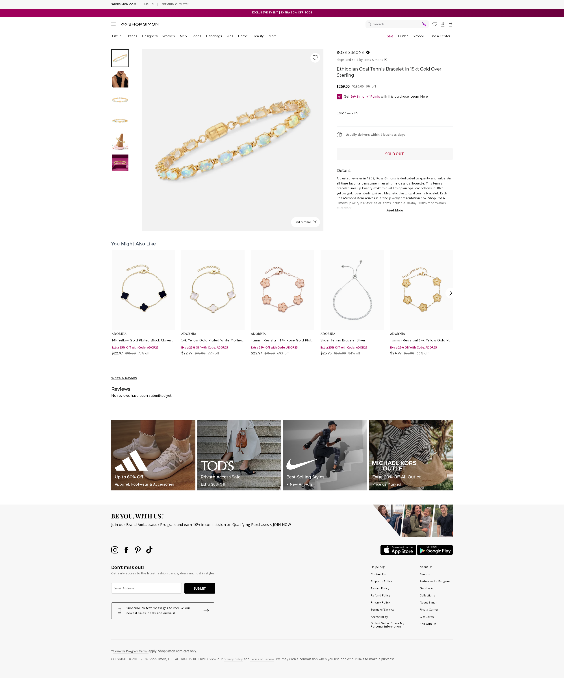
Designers (150, 36)
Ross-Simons (350, 52)
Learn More (419, 97)
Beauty (258, 36)
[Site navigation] (113, 25)
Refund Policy (380, 595)
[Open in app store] (398, 553)
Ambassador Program (435, 581)
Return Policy (380, 588)
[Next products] (450, 293)
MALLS (149, 4)
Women (168, 36)
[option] (233, 140)
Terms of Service (383, 609)
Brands (131, 36)
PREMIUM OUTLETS (175, 4)
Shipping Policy (381, 581)
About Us (426, 567)
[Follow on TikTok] (149, 552)
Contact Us (378, 574)
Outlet (403, 36)
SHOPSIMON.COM (123, 4)
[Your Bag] (450, 25)
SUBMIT (200, 588)
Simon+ (419, 36)
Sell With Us (428, 624)
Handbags (214, 36)
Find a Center (440, 36)
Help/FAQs (378, 567)
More (273, 36)
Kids (230, 36)
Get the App (428, 588)
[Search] (397, 24)
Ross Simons (373, 60)
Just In (116, 36)
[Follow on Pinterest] (138, 552)
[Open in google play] (435, 553)
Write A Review (124, 378)
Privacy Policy (380, 602)
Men (183, 36)
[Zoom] (232, 138)
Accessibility (379, 617)
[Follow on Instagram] (115, 552)
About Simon (429, 602)
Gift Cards (427, 617)
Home (243, 36)
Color (347, 113)
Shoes (196, 36)
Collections (427, 595)
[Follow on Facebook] (127, 552)
